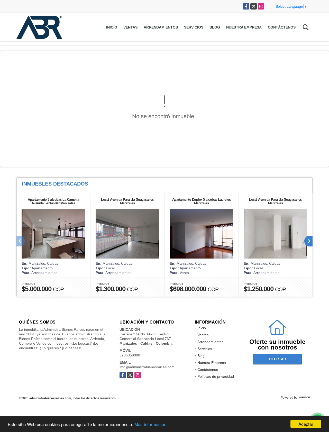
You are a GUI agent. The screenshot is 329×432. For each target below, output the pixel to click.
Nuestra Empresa (244, 27)
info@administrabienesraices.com (147, 367)
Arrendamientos (161, 27)
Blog (214, 27)
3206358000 (130, 355)
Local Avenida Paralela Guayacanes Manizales (127, 201)
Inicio (111, 27)
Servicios (193, 27)
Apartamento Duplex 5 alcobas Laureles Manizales (201, 201)
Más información (150, 424)
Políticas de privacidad (215, 376)
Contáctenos (282, 27)
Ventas (130, 27)
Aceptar (305, 424)
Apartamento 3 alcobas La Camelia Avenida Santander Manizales (53, 201)
